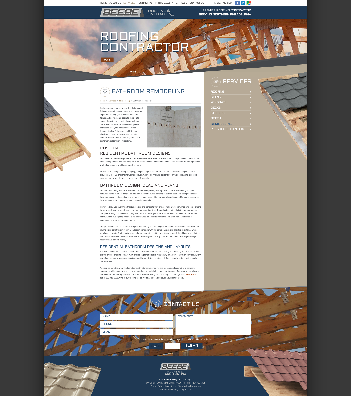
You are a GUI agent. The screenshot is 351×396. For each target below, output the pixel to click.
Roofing (217, 92)
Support (187, 389)
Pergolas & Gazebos (227, 129)
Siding (216, 97)
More (107, 60)
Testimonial (144, 3)
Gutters (218, 113)
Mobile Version (194, 386)
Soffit (216, 118)
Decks (216, 108)
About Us (115, 3)
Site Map (182, 386)
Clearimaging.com (174, 389)
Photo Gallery (164, 3)
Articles (181, 3)
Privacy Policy (157, 386)
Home (103, 3)
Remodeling (221, 124)
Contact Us (197, 3)
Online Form (190, 274)
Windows (218, 102)
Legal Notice (170, 386)
